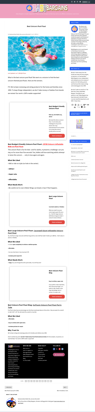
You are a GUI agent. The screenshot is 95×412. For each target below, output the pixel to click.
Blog (24, 358)
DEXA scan (73, 156)
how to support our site (80, 46)
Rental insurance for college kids (78, 163)
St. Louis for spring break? (76, 144)
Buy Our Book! (59, 354)
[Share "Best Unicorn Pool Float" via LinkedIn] (39, 381)
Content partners (42, 360)
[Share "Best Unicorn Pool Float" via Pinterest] (37, 381)
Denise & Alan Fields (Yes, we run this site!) (20, 34)
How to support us (28, 350)
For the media (26, 360)
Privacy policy (41, 354)
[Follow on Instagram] (62, 349)
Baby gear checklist (43, 350)
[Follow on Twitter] (57, 349)
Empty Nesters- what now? (77, 148)
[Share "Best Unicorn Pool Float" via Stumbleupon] (45, 381)
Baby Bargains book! (28, 354)
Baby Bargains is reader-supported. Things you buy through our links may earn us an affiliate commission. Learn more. (47, 14)
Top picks (40, 348)
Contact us (41, 352)
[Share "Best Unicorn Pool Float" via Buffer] (42, 381)
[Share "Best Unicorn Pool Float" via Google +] (31, 381)
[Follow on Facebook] (54, 349)
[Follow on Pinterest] (59, 349)
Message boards (27, 352)
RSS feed (40, 358)
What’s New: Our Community (79, 141)
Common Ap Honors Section (77, 159)
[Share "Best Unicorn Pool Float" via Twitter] (28, 381)
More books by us (27, 356)
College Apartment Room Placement (79, 179)
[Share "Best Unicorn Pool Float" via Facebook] (25, 381)
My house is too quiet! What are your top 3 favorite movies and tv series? (80, 152)
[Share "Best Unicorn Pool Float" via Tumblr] (34, 381)
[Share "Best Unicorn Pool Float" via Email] (48, 381)
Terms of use (41, 356)
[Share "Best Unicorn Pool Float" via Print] (51, 381)
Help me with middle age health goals (79, 166)
